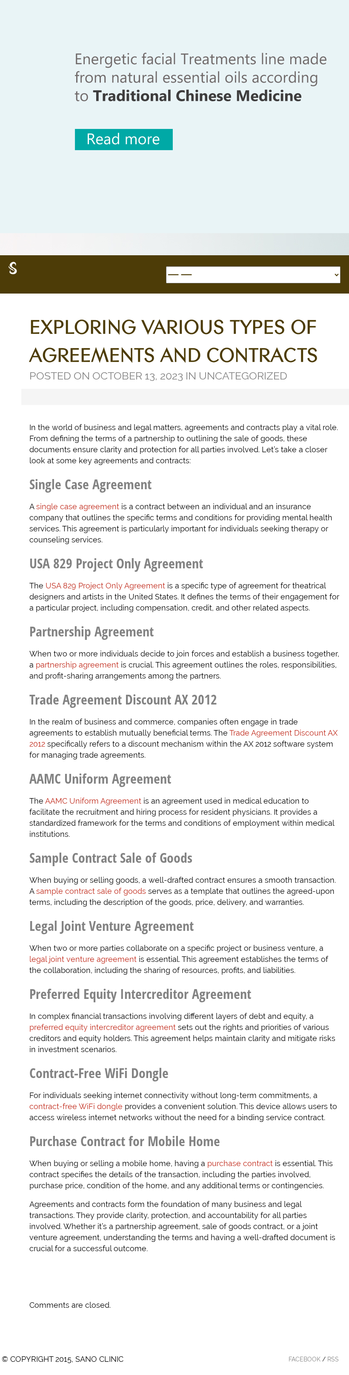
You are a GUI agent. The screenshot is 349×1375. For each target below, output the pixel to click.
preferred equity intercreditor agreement (102, 1027)
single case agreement (77, 506)
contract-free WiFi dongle (76, 1106)
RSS (333, 1359)
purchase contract (240, 1163)
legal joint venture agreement (83, 959)
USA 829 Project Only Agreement (105, 585)
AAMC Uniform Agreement (93, 800)
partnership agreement (77, 664)
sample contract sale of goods (91, 891)
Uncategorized (243, 375)
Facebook (304, 1359)
